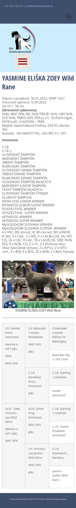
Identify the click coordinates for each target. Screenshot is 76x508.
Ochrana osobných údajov (56, 499)
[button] (68, 16)
